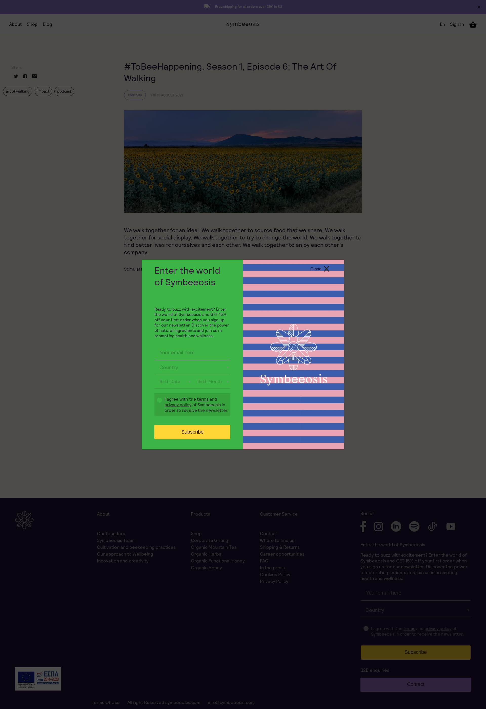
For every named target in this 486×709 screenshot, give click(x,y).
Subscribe (192, 432)
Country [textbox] (168, 367)
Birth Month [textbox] (209, 381)
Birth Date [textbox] (169, 381)
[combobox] (192, 367)
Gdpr (156, 405)
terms (203, 399)
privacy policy (178, 405)
